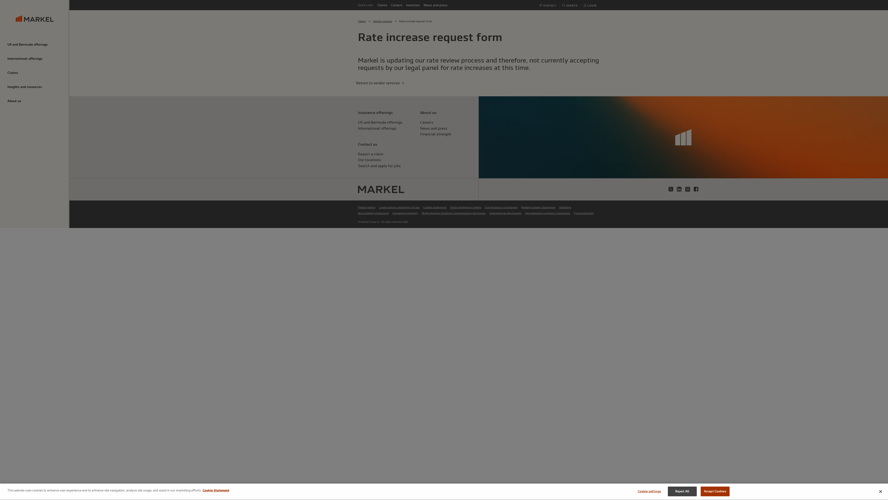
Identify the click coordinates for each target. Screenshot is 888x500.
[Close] (881, 491)
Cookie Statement (216, 490)
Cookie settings (649, 491)
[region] (444, 492)
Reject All (682, 491)
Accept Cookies (715, 491)
